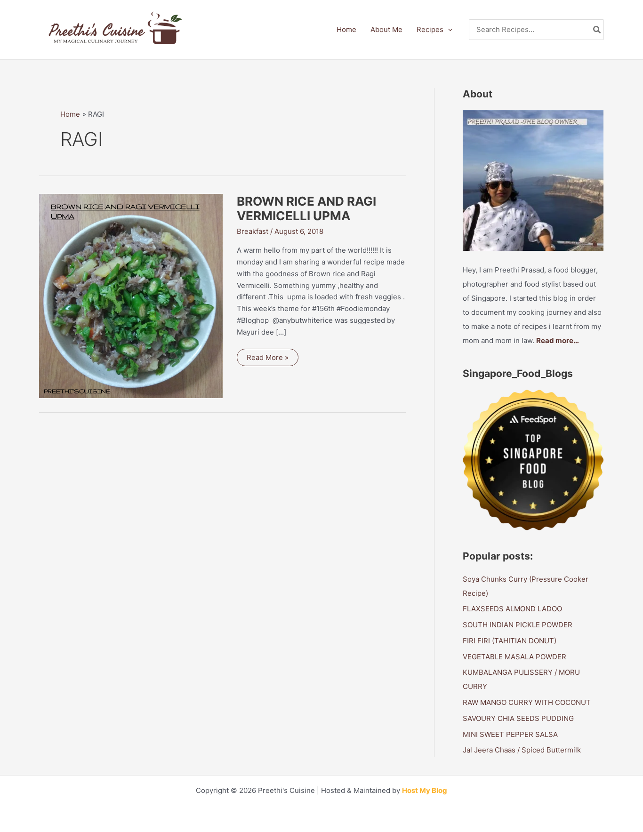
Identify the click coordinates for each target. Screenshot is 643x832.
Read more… (557, 340)
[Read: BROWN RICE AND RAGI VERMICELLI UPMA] (131, 295)
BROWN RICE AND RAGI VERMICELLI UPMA (306, 209)
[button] (447, 29)
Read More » (267, 359)
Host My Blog (424, 790)
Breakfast (252, 231)
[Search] (597, 30)
